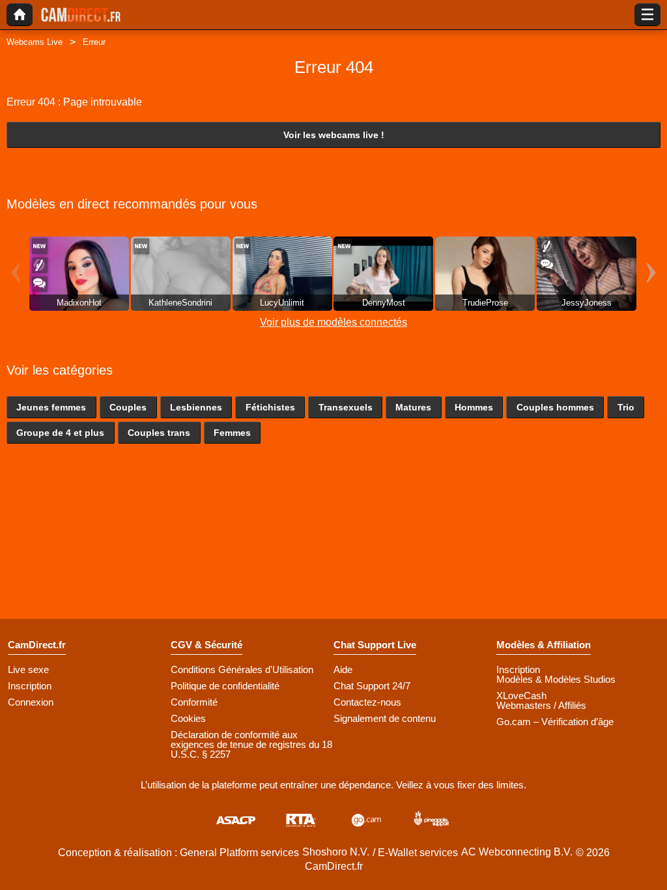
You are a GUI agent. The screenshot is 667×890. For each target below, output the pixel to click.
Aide (343, 669)
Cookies (188, 718)
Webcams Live (35, 42)
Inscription (29, 685)
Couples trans (159, 432)
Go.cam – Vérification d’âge (555, 721)
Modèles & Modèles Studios (556, 679)
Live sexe (28, 669)
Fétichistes (270, 407)
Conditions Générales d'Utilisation (242, 669)
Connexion (30, 702)
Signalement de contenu (385, 718)
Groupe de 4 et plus (60, 432)
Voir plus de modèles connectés (333, 322)
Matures (413, 407)
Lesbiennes (196, 407)
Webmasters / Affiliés (541, 705)
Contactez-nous (367, 702)
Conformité (194, 702)
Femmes (232, 432)
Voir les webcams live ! (333, 135)
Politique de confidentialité (225, 685)
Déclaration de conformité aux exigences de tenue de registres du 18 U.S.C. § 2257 (251, 744)
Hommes (474, 407)
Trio (625, 407)
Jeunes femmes (51, 407)
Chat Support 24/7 (372, 685)
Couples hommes (555, 407)
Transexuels (346, 407)
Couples (128, 407)
